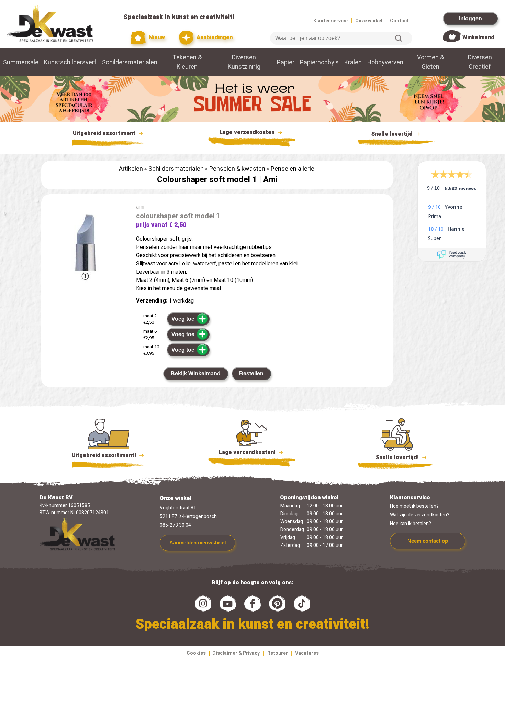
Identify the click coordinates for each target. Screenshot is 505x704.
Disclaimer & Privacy (236, 653)
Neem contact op (427, 541)
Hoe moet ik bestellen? (414, 506)
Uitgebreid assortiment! (104, 455)
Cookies (196, 653)
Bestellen (251, 373)
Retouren (278, 653)
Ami (270, 180)
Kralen (353, 62)
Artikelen (131, 169)
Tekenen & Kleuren (187, 62)
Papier (285, 62)
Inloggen (470, 18)
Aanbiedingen (214, 37)
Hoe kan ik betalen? (410, 523)
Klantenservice (330, 20)
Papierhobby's (319, 62)
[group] (85, 248)
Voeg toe (182, 319)
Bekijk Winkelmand (196, 373)
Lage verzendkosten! (248, 452)
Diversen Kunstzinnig (244, 62)
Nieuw (156, 37)
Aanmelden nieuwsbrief (197, 543)
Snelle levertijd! (392, 457)
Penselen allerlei (293, 169)
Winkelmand (478, 37)
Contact (399, 20)
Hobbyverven (385, 62)
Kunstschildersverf (70, 62)
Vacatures (307, 653)
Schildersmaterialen (129, 62)
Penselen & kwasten (237, 169)
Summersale (20, 62)
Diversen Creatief (480, 62)
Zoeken (398, 38)
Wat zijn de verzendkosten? (419, 514)
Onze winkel (368, 20)
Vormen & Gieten (430, 62)
